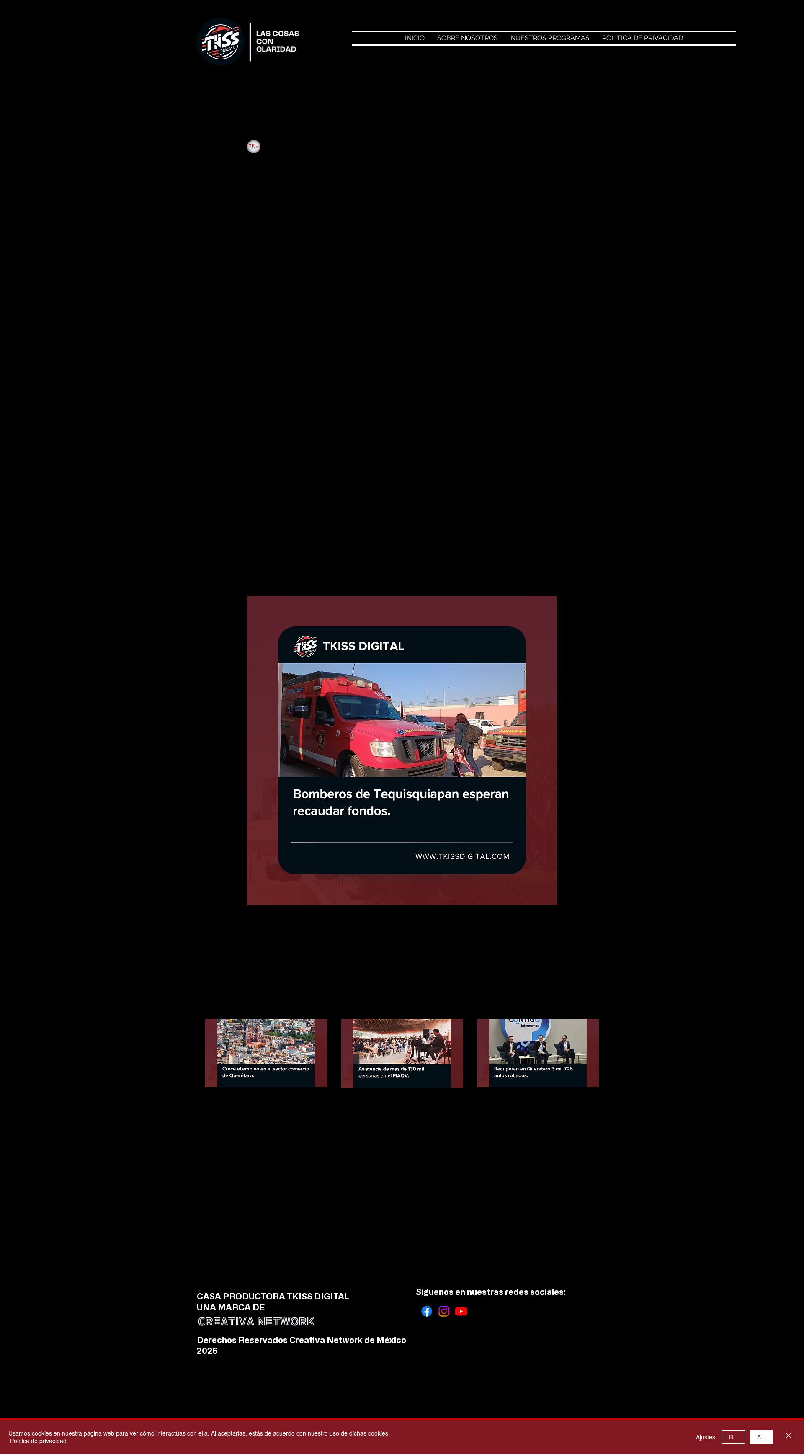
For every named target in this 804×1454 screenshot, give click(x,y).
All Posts (217, 89)
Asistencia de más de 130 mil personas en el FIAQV (396, 1107)
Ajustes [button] (705, 1437)
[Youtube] (461, 1311)
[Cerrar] (788, 1436)
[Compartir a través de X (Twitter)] (291, 943)
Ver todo (587, 1003)
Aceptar (765, 1437)
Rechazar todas (737, 1437)
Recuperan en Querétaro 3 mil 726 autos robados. (533, 1106)
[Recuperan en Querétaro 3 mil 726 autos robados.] (538, 1053)
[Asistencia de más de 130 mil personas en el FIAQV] (402, 1053)
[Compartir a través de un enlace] (358, 943)
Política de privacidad (38, 1440)
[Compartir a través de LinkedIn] (324, 943)
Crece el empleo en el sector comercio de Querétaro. (265, 1106)
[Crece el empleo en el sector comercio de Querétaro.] (266, 1053)
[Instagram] (444, 1311)
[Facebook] (427, 1311)
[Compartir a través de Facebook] (257, 943)
